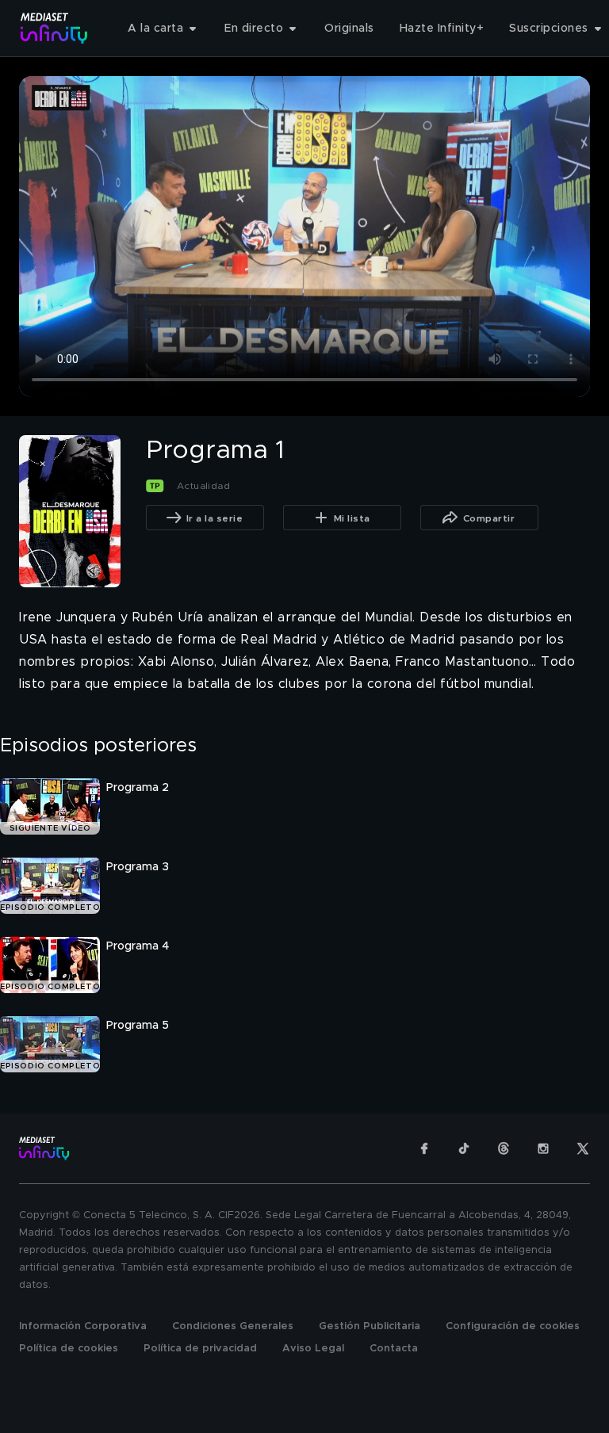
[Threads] (503, 1148)
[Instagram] (543, 1148)
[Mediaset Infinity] (54, 28)
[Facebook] (424, 1148)
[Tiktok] (464, 1148)
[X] (583, 1148)
